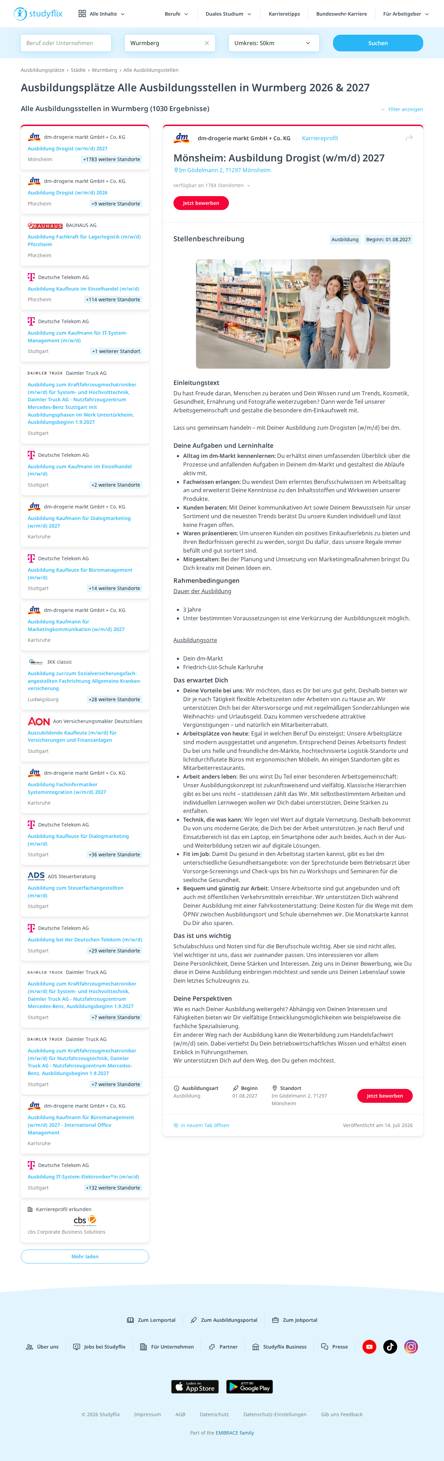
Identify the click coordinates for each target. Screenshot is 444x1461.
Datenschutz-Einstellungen (275, 1414)
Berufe (173, 13)
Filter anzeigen (405, 109)
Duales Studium (225, 13)
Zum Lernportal (157, 1320)
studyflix (46, 13)
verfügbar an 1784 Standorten (209, 185)
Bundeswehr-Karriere (341, 13)
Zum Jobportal (300, 1320)
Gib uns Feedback (341, 1414)
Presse (340, 1346)
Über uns (48, 1346)
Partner (229, 1346)
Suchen (378, 43)
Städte (78, 70)
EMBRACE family (235, 1432)
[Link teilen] (407, 138)
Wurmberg (104, 70)
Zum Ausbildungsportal (229, 1320)
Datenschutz (214, 1414)
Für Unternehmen (172, 1346)
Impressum (147, 1414)
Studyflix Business (285, 1346)
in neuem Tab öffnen (205, 1125)
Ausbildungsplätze (43, 70)
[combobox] (274, 43)
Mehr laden (85, 1256)
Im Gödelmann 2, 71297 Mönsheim (225, 170)
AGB (180, 1414)
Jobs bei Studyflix (105, 1346)
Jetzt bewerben (201, 203)
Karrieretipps (284, 13)
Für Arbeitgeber (402, 13)
